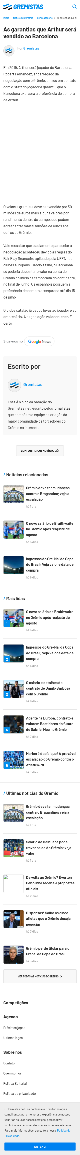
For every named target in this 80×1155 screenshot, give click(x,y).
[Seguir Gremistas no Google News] (28, 339)
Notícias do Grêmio (23, 17)
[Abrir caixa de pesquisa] (74, 6)
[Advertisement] (40, 150)
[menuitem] (40, 1028)
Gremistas (31, 48)
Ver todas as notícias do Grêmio (38, 976)
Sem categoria (45, 17)
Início (6, 17)
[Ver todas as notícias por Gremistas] (8, 48)
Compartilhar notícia (37, 450)
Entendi (40, 1146)
